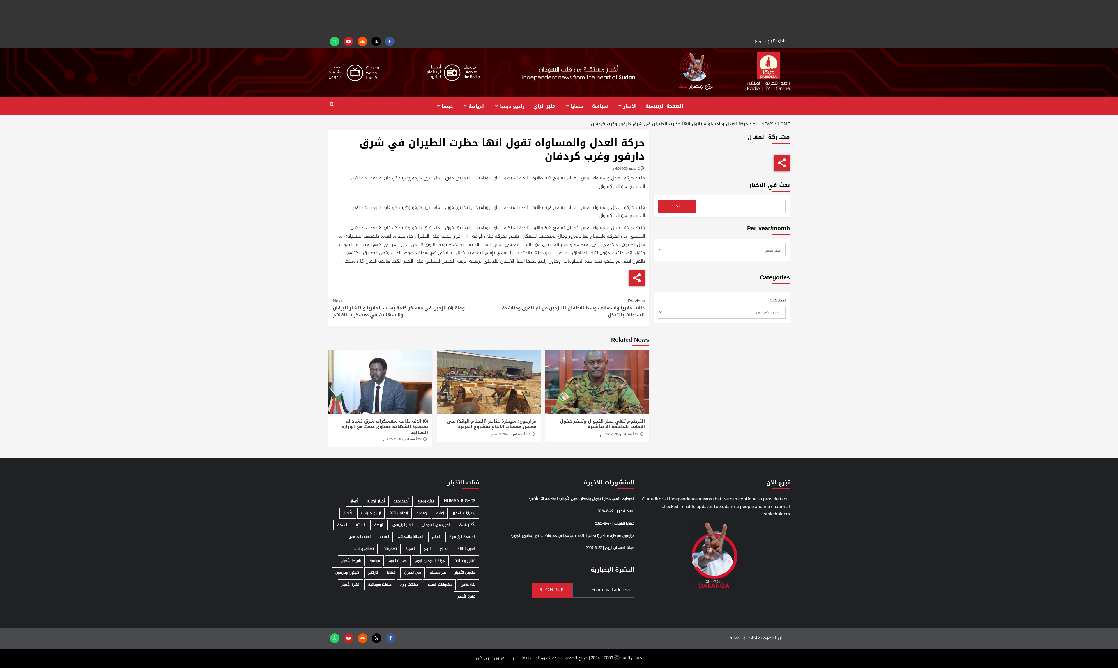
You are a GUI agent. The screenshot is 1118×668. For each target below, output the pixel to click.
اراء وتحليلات (371, 513)
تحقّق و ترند (364, 549)
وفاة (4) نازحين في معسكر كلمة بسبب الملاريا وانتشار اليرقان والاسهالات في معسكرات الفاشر (399, 308)
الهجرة (410, 549)
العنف (384, 537)
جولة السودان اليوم (430, 560)
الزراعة (379, 525)
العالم (436, 537)
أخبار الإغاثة (376, 501)
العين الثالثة (466, 549)
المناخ (444, 549)
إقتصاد (422, 513)
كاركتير (373, 572)
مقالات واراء (409, 584)
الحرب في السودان (436, 525)
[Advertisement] (559, 17)
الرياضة (476, 106)
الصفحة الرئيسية (664, 106)
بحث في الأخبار (769, 185)
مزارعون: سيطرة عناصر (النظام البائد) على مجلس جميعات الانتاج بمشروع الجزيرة (491, 424)
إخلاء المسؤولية (743, 638)
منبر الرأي (544, 106)
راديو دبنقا (512, 106)
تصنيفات (778, 300)
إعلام (440, 513)
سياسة (600, 106)
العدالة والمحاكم (410, 537)
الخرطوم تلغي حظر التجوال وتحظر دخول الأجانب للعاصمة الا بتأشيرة (602, 424)
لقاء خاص (468, 584)
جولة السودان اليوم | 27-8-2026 (610, 548)
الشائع (360, 525)
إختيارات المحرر (464, 513)
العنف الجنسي (360, 537)
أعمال (354, 501)
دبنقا (447, 106)
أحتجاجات (401, 501)
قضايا (577, 106)
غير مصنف (438, 572)
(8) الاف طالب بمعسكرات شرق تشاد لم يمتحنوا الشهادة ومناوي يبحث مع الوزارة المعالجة (384, 427)
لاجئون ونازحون (347, 572)
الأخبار (630, 106)
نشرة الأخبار (350, 584)
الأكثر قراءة (467, 525)
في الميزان (412, 572)
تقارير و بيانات (464, 560)
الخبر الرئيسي (402, 525)
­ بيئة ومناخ (426, 501)
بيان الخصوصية (771, 638)
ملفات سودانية (380, 584)
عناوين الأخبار (465, 572)
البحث (677, 206)
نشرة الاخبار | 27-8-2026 (615, 511)
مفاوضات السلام (439, 584)
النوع (427, 549)
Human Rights (459, 501)
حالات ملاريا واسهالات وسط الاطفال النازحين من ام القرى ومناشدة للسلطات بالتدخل (573, 308)
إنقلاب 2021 (399, 513)
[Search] (332, 104)
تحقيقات (390, 549)
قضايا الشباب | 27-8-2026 (614, 524)
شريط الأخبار (351, 560)
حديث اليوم (398, 560)
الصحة (342, 525)
